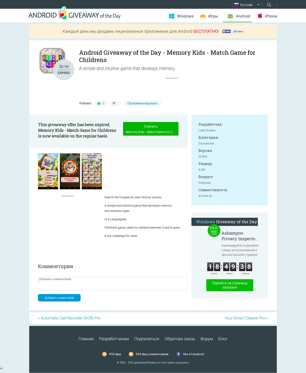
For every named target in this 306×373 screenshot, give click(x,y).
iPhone (271, 16)
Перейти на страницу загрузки (230, 285)
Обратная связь (180, 338)
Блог (223, 338)
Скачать (152, 129)
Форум (206, 338)
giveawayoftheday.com (147, 362)
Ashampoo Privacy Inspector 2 (239, 235)
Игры (213, 16)
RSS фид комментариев (152, 354)
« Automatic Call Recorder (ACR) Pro (69, 318)
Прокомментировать (142, 103)
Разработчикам (114, 338)
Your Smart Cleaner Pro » (246, 318)
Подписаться (146, 338)
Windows (185, 16)
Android (243, 16)
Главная (86, 338)
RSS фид (115, 354)
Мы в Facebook (193, 354)
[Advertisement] (173, 88)
